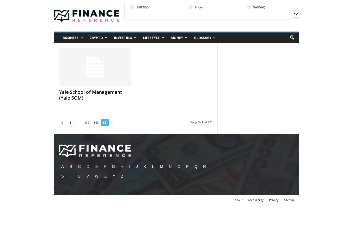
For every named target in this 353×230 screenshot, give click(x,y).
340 (95, 122)
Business (71, 37)
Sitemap (289, 200)
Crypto (96, 37)
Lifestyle (151, 37)
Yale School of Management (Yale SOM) (90, 95)
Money (177, 37)
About (239, 200)
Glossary (202, 37)
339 (86, 122)
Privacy (274, 200)
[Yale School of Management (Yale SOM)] (95, 67)
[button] (292, 37)
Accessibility (256, 200)
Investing (123, 37)
